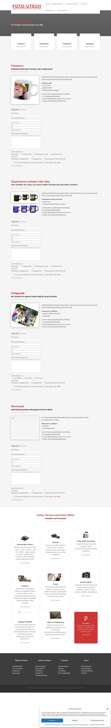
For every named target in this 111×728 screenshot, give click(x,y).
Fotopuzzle (67, 44)
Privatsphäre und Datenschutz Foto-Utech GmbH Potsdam (75, 724)
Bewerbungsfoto (63, 666)
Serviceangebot (61, 10)
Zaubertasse (44, 44)
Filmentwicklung (40, 666)
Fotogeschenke (49, 10)
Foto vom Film (39, 668)
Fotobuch (84, 673)
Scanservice (16, 673)
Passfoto (61, 668)
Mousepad (90, 44)
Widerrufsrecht (64, 688)
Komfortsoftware (17, 666)
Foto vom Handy (17, 668)
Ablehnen (75, 720)
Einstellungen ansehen (97, 720)
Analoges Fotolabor (71, 3)
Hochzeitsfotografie (64, 673)
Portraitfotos (62, 671)
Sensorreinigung (86, 668)
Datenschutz (55, 688)
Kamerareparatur (86, 666)
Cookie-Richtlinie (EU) (77, 688)
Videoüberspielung (41, 675)
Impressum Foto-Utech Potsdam (52, 724)
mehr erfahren (21, 46)
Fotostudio (84, 3)
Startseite (47, 3)
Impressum (41, 688)
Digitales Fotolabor (57, 3)
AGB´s (48, 688)
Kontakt (29, 688)
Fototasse (21, 44)
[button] (107, 709)
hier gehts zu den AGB (53, 162)
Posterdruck (16, 671)
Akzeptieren (52, 720)
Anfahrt (35, 688)
